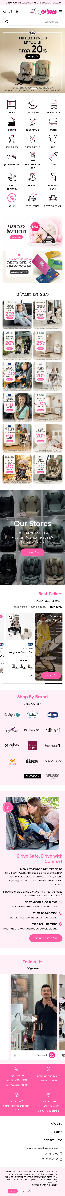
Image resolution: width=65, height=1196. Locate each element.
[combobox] (32, 22)
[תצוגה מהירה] (11, 618)
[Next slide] (18, 88)
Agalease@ (32, 968)
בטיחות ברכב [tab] (38, 607)
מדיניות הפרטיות (39, 1185)
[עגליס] (32, 232)
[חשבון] (11, 12)
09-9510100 (13, 1080)
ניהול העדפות (27, 1191)
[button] (43, 88)
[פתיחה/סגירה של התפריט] (60, 12)
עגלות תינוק (27, 648)
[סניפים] (17, 12)
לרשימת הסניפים (48, 1080)
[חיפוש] (7, 22)
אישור (12, 1191)
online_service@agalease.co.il (42, 1148)
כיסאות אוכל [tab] (20, 607)
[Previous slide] (47, 88)
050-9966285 (12, 1085)
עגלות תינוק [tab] (56, 607)
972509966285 (50, 1159)
